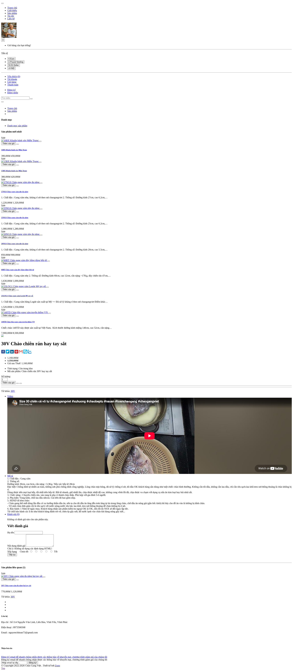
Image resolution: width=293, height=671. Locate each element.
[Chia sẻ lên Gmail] (21, 352)
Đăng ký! (33, 663)
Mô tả (10, 476)
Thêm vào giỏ (8, 143)
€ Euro (11, 59)
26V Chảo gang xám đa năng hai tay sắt (16, 585)
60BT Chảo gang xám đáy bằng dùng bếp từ (17, 270)
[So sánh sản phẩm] (20, 383)
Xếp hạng (12, 551)
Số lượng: (6, 376)
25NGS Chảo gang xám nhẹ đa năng (14, 217)
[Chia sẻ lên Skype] (25, 352)
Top (3, 668)
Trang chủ (12, 108)
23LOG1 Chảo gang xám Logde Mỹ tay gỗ (17, 296)
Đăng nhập (12, 92)
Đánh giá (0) (13, 514)
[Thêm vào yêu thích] (17, 383)
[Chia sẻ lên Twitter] (7, 352)
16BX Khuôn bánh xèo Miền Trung (14, 150)
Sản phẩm (12, 111)
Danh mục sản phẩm (17, 125)
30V (13, 391)
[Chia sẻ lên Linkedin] (12, 352)
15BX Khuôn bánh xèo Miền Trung (14, 171)
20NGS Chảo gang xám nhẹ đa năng (14, 243)
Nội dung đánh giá (16, 545)
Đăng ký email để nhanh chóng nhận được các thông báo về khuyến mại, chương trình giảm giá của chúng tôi (54, 657)
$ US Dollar (14, 65)
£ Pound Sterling (16, 62)
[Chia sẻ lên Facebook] (3, 352)
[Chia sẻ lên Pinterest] (16, 352)
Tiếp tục (12, 554)
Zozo (57, 665)
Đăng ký (11, 90)
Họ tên (10, 532)
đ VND (11, 68)
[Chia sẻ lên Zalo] (30, 352)
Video (10, 396)
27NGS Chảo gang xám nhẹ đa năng (14, 192)
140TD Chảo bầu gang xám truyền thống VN (18, 322)
